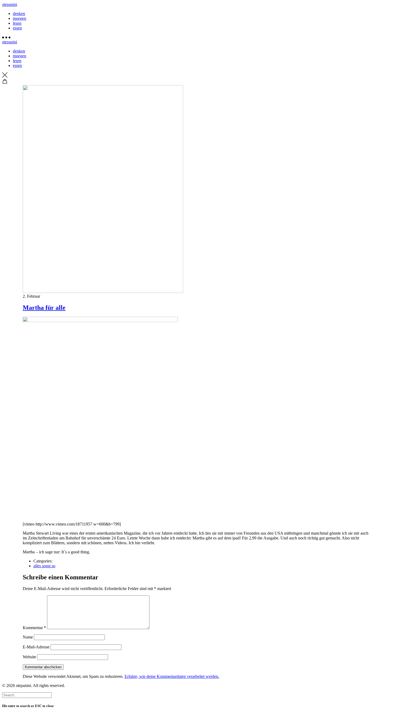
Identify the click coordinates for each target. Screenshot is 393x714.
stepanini (9, 4)
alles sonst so (44, 566)
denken (19, 13)
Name (28, 637)
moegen (19, 18)
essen (17, 28)
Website (29, 657)
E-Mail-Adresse (36, 647)
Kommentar (34, 627)
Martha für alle (44, 307)
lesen (17, 23)
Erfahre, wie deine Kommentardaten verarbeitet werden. (172, 676)
